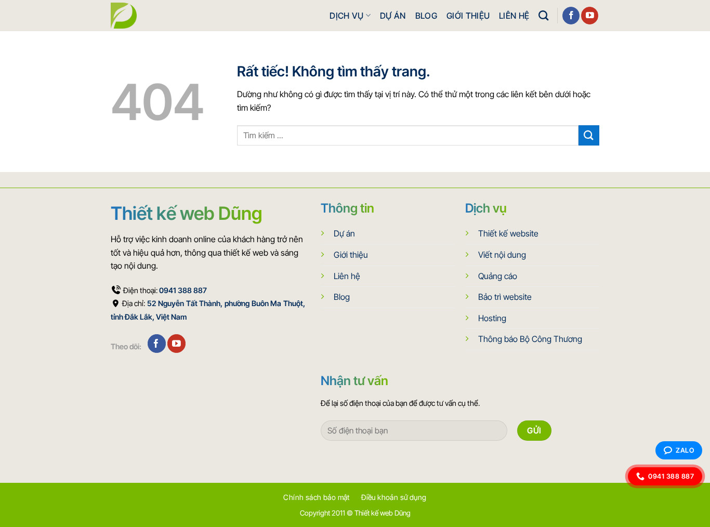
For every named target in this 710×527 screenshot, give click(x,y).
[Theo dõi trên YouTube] (589, 15)
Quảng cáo (497, 276)
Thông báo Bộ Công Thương (530, 339)
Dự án (393, 15)
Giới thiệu (468, 15)
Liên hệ (514, 15)
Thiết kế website (508, 233)
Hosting (492, 318)
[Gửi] (588, 135)
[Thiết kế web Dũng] (124, 15)
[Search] (543, 15)
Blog (426, 15)
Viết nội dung (502, 254)
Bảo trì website (505, 297)
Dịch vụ (346, 15)
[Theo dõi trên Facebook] (571, 15)
